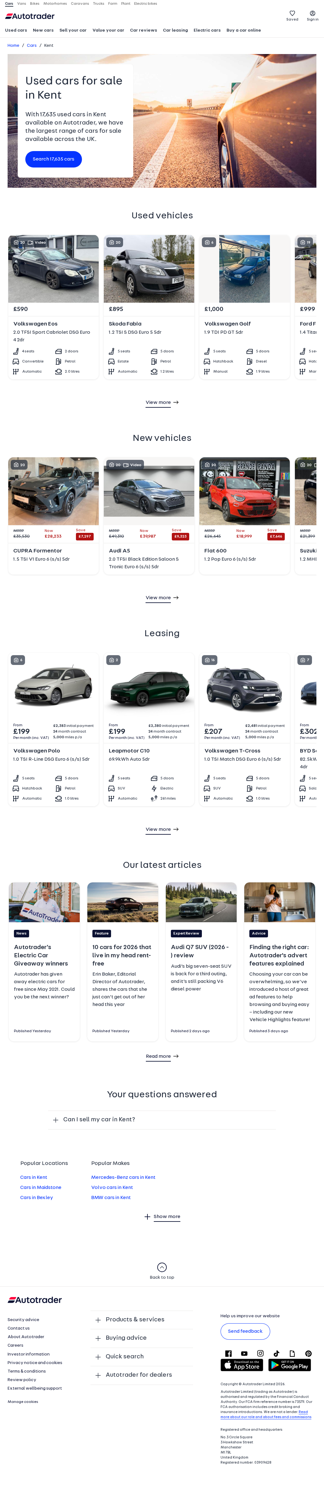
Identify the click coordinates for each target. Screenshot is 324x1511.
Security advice (23, 1320)
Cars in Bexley (36, 1197)
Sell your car (73, 30)
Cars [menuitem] (9, 4)
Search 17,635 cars (53, 159)
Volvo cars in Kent (112, 1187)
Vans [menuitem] (21, 4)
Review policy (22, 1380)
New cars (43, 30)
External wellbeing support (35, 1388)
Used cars (16, 30)
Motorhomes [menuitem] (55, 4)
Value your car (108, 30)
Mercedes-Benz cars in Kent (123, 1177)
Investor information (29, 1354)
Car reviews (143, 30)
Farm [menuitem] (112, 4)
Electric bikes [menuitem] (145, 4)
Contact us (19, 1328)
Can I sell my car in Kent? (99, 1120)
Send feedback (245, 1331)
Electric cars (207, 30)
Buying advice (126, 1338)
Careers (15, 1345)
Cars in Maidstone (40, 1187)
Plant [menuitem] (125, 4)
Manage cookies (23, 1402)
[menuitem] (16, 31)
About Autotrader (26, 1337)
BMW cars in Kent (111, 1197)
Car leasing (175, 30)
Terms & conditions (27, 1371)
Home (13, 45)
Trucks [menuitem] (98, 4)
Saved (292, 19)
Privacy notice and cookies (35, 1363)
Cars (32, 45)
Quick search (125, 1357)
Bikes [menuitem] (35, 4)
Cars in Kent (33, 1177)
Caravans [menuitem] (80, 4)
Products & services (135, 1320)
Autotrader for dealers (139, 1375)
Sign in (313, 19)
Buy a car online (244, 30)
